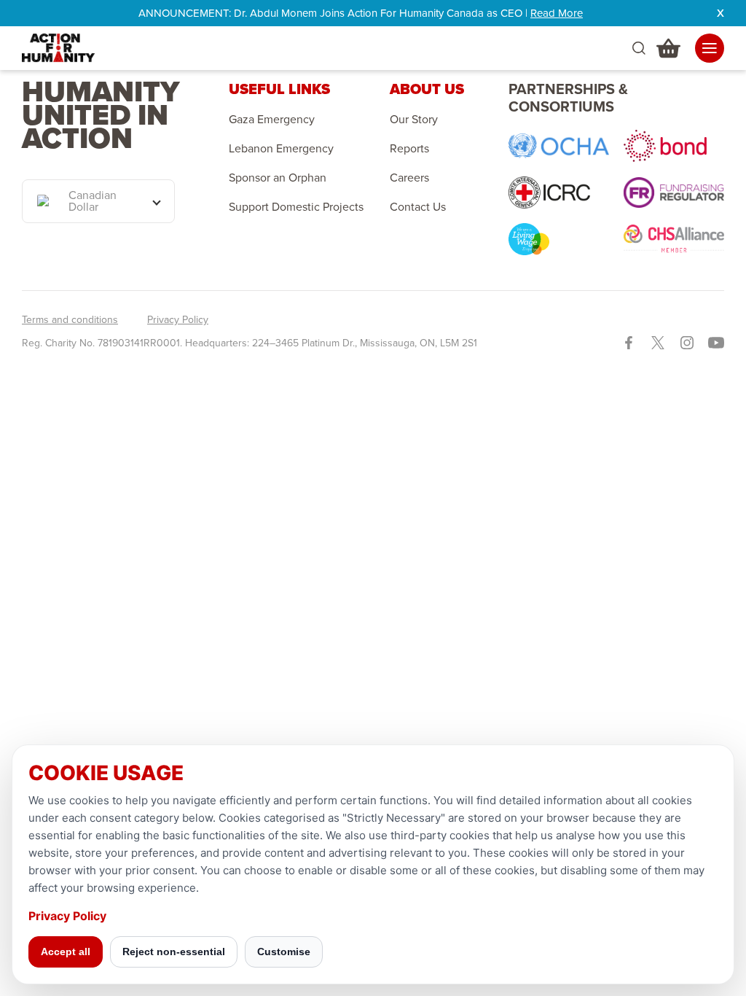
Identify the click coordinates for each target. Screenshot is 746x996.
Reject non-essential (173, 951)
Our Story (414, 119)
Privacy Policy (177, 320)
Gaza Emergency (272, 119)
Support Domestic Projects (296, 207)
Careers (409, 178)
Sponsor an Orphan (277, 178)
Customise (283, 951)
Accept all (65, 951)
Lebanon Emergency (281, 148)
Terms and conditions (70, 320)
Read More (556, 13)
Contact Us (418, 207)
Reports (409, 148)
